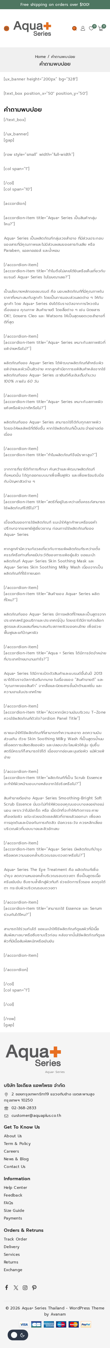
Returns (11, 1262)
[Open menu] (6, 28)
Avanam (58, 1314)
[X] (16, 1288)
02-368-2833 (24, 1108)
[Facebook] (7, 1287)
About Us (13, 1136)
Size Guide (14, 1210)
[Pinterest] (34, 1288)
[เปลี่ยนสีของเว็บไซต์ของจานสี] (18, 1335)
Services (12, 1254)
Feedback (13, 1195)
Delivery (11, 1247)
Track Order (15, 1239)
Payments (13, 1218)
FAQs (8, 1203)
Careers (11, 1151)
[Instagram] (25, 1288)
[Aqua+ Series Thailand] (32, 28)
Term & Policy (17, 1143)
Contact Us (14, 1166)
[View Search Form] (74, 28)
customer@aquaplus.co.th (36, 1115)
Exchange (13, 1270)
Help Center (15, 1187)
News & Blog (16, 1159)
